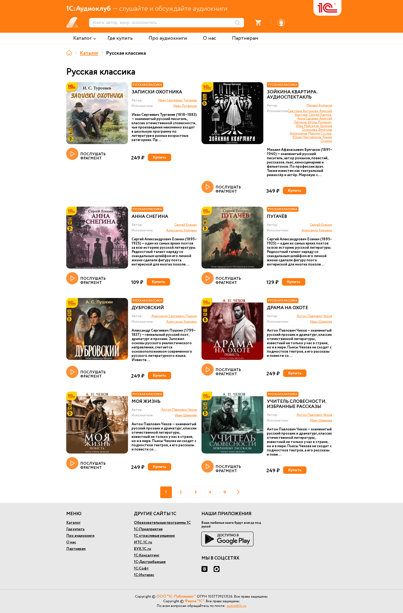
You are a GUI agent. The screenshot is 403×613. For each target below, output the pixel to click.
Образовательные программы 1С (162, 522)
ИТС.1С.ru (143, 542)
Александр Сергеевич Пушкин (174, 316)
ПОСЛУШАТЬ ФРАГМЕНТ (93, 156)
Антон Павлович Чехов (314, 316)
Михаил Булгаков (319, 105)
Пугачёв (277, 216)
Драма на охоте (287, 308)
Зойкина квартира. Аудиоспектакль (292, 95)
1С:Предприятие (148, 529)
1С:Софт (141, 568)
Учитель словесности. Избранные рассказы (296, 404)
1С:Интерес (144, 575)
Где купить (75, 529)
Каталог (89, 53)
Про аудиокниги (80, 536)
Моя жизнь (146, 401)
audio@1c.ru (236, 606)
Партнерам (76, 549)
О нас (71, 542)
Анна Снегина (150, 216)
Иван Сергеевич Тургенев (177, 100)
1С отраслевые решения (154, 536)
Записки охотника (157, 92)
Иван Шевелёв (321, 322)
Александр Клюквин (181, 230)
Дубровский (148, 308)
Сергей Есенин (185, 225)
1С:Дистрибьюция (150, 562)
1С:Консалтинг (147, 555)
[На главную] (69, 52)
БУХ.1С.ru (142, 549)
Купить (159, 157)
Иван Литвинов (185, 106)
